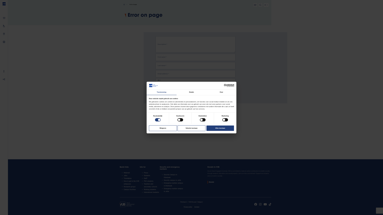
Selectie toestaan (191, 128)
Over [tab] (221, 92)
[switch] (180, 119)
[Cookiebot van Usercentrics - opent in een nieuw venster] (225, 85)
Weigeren (163, 128)
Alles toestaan (220, 128)
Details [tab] (191, 92)
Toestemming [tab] (161, 92)
